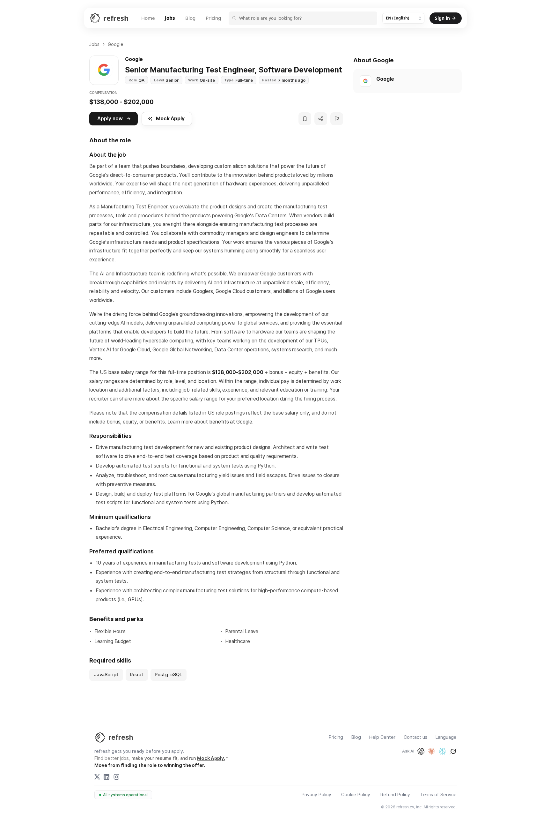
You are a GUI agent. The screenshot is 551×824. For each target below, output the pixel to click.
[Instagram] (116, 777)
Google (115, 44)
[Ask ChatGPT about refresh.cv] (420, 751)
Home (148, 18)
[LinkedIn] (106, 777)
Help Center (382, 737)
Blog (190, 18)
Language (446, 737)
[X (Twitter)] (97, 777)
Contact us (415, 737)
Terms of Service (438, 795)
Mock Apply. (211, 758)
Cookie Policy (355, 795)
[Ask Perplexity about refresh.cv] (442, 751)
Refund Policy (395, 795)
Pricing (213, 18)
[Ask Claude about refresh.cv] (431, 751)
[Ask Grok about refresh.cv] (453, 751)
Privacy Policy (316, 795)
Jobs (170, 18)
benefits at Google (230, 421)
